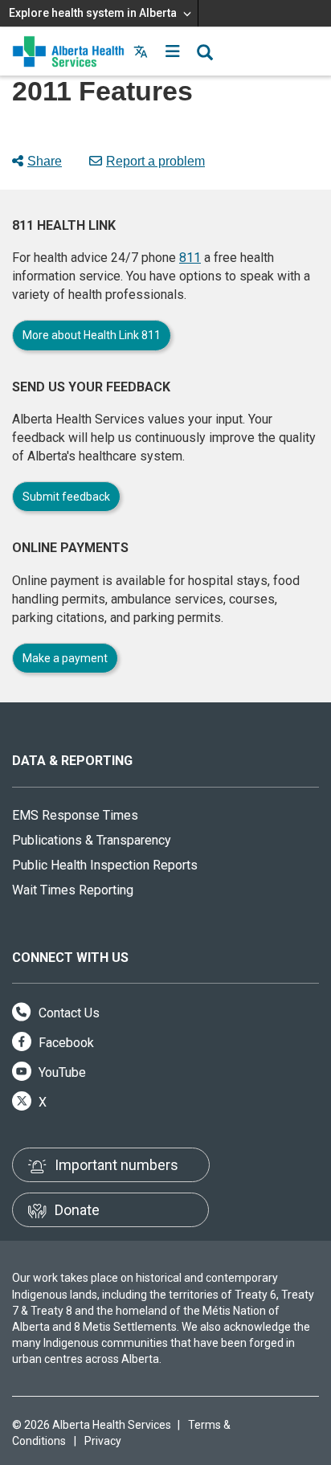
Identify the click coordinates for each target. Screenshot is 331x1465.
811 (190, 257)
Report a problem (155, 161)
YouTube (60, 1072)
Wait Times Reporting (72, 890)
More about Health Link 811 (91, 335)
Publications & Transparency (91, 840)
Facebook (64, 1042)
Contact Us (67, 1013)
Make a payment (65, 658)
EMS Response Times (75, 815)
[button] (173, 51)
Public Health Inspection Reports (105, 865)
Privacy (102, 1440)
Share (44, 161)
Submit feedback (66, 496)
